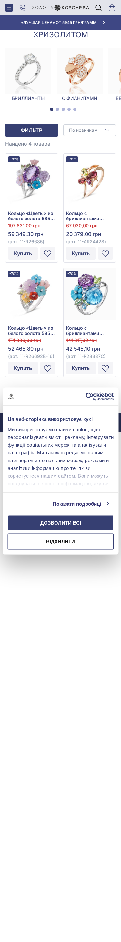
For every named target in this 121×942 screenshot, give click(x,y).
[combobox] (89, 130)
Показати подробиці (77, 503)
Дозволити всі (60, 523)
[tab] (52, 109)
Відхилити (60, 541)
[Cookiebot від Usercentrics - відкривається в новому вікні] (86, 396)
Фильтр (31, 130)
